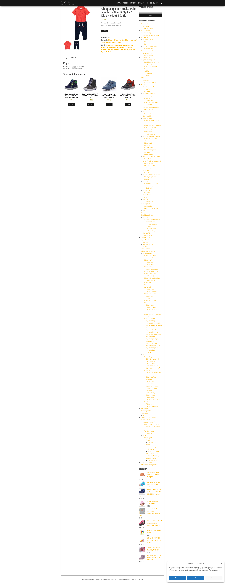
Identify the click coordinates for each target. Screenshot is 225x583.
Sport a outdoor (122, 3)
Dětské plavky (148, 282)
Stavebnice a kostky (148, 206)
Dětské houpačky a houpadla (152, 125)
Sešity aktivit (149, 188)
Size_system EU (129, 47)
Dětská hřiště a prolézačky (151, 120)
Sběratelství (146, 80)
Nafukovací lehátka (153, 451)
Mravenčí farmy (148, 28)
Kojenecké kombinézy (152, 332)
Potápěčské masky (153, 456)
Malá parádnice (148, 154)
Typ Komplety (115, 50)
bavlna (112, 23)
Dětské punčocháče (152, 291)
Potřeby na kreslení (151, 228)
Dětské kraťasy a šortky (151, 271)
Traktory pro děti (149, 201)
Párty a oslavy (145, 408)
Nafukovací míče (149, 114)
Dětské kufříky (148, 235)
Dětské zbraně (148, 109)
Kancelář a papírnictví (147, 215)
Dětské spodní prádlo (150, 300)
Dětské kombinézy (151, 307)
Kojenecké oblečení (146, 240)
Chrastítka (147, 89)
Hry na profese (148, 147)
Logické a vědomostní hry (151, 62)
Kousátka (147, 91)
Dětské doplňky (148, 260)
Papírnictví (146, 181)
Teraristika (146, 26)
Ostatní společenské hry (151, 66)
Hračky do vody (150, 134)
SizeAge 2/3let (105, 50)
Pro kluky (145, 199)
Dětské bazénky (148, 55)
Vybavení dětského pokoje (150, 46)
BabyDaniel (65, 2)
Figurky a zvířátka (147, 116)
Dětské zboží (144, 37)
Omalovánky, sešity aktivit (151, 183)
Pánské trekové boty (152, 406)
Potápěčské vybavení (152, 453)
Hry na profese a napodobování (151, 136)
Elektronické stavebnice (151, 208)
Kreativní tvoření (150, 222)
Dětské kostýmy (149, 143)
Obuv (144, 354)
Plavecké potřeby (146, 411)
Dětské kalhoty (147, 33)
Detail (105, 31)
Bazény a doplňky (147, 53)
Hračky (143, 84)
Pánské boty (147, 402)
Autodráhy (147, 98)
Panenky (146, 179)
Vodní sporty (148, 444)
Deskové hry (149, 73)
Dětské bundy (150, 305)
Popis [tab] (66, 58)
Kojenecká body (150, 321)
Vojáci (144, 210)
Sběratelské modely (150, 82)
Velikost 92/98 (124, 50)
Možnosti (213, 578)
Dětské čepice (150, 262)
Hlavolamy (149, 64)
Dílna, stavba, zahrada (147, 51)
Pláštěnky (149, 433)
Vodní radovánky (149, 132)
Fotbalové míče (152, 442)
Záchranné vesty (152, 460)
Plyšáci (146, 197)
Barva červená (110, 45)
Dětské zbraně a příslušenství (151, 107)
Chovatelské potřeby (146, 24)
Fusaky (146, 44)
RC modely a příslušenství (151, 102)
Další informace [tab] (75, 58)
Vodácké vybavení (151, 458)
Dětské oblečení (152, 3)
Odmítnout (196, 578)
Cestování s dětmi (148, 39)
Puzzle (146, 69)
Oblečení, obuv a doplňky (114, 42)
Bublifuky (146, 172)
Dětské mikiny (150, 276)
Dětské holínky (150, 384)
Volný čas (132, 50)
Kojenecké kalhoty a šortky (153, 330)
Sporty (144, 435)
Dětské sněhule (150, 395)
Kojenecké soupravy (152, 348)
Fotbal (148, 440)
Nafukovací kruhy (153, 449)
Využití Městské (106, 52)
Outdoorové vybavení (148, 422)
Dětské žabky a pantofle (153, 399)
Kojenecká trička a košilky (153, 323)
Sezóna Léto (120, 47)
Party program (147, 190)
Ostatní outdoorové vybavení (152, 424)
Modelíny (148, 168)
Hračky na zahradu (137, 3)
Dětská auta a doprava (149, 93)
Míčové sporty (148, 438)
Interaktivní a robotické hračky (151, 156)
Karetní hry (149, 75)
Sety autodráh (150, 100)
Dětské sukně (150, 298)
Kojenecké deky (147, 242)
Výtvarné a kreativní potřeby (152, 219)
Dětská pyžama (150, 280)
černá (116, 45)
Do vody (145, 111)
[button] (221, 564)
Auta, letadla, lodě (149, 96)
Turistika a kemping (149, 431)
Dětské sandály (150, 393)
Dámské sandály (151, 361)
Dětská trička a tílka (150, 255)
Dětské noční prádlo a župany (152, 278)
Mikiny (144, 415)
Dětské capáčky (150, 381)
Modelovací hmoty (149, 165)
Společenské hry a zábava (150, 60)
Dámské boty (148, 357)
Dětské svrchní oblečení (151, 303)
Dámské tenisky (150, 363)
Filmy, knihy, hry (145, 57)
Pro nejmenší (146, 204)
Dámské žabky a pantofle (153, 368)
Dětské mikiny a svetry (150, 273)
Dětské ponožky (150, 289)
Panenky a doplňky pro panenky (151, 174)
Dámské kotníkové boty (152, 359)
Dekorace (147, 192)
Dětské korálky (148, 163)
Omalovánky (149, 186)
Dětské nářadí (148, 145)
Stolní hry (147, 71)
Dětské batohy (148, 42)
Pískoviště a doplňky (150, 127)
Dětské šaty (149, 296)
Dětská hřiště (150, 123)
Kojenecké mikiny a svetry (153, 334)
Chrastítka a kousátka (149, 87)
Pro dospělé (144, 413)
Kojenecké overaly (151, 336)
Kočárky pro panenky (150, 177)
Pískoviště (149, 129)
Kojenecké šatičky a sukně (153, 345)
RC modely (149, 105)
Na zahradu (146, 170)
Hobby (142, 78)
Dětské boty (147, 370)
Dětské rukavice (150, 264)
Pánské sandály (150, 404)
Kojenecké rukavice (151, 343)
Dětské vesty (150, 312)
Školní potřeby (147, 233)
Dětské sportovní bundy (153, 309)
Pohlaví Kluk (112, 47)
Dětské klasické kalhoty (152, 269)
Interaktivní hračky (149, 159)
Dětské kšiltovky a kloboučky (151, 35)
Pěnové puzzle (148, 48)
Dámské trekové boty (152, 366)
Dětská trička (150, 258)
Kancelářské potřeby (146, 237)
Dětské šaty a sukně (150, 294)
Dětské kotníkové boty (152, 386)
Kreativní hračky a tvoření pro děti (152, 161)
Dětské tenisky (150, 397)
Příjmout (177, 578)
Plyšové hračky (147, 195)
